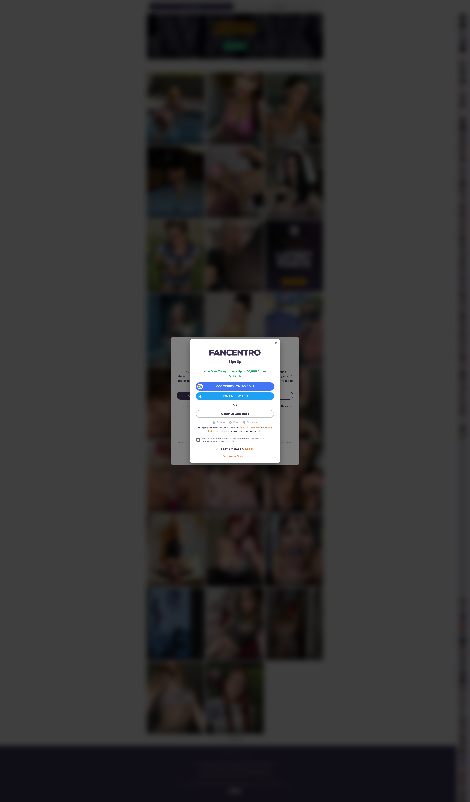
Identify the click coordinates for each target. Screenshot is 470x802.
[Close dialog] (276, 343)
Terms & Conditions (250, 428)
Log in (249, 448)
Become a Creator (235, 456)
